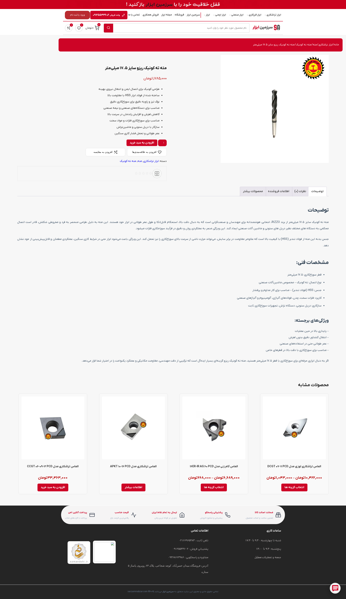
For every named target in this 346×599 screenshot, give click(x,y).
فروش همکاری (151, 15)
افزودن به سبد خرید (142, 143)
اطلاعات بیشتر (133, 487)
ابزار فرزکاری (255, 15)
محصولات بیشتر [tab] (253, 191)
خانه (336, 44)
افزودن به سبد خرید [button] (53, 487)
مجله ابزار (166, 15)
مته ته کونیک (303, 44)
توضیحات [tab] (317, 191)
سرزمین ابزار (193, 15)
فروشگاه (179, 15)
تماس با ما (134, 15)
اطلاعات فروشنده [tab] (278, 191)
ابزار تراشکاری (274, 15)
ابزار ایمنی (220, 15)
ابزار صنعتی (237, 15)
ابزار (208, 15)
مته (315, 44)
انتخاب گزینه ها (294, 487)
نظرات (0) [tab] (300, 191)
